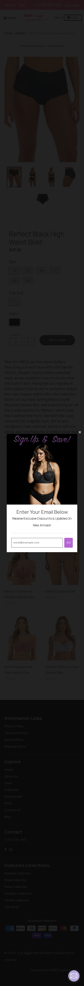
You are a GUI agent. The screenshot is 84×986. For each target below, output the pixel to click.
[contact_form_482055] (74, 976)
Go (69, 542)
